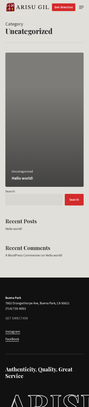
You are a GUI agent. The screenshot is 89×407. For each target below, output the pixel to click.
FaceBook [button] (12, 339)
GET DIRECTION (16, 318)
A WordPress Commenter (23, 255)
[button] (81, 7)
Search (10, 191)
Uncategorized (22, 171)
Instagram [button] (12, 331)
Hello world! (13, 229)
